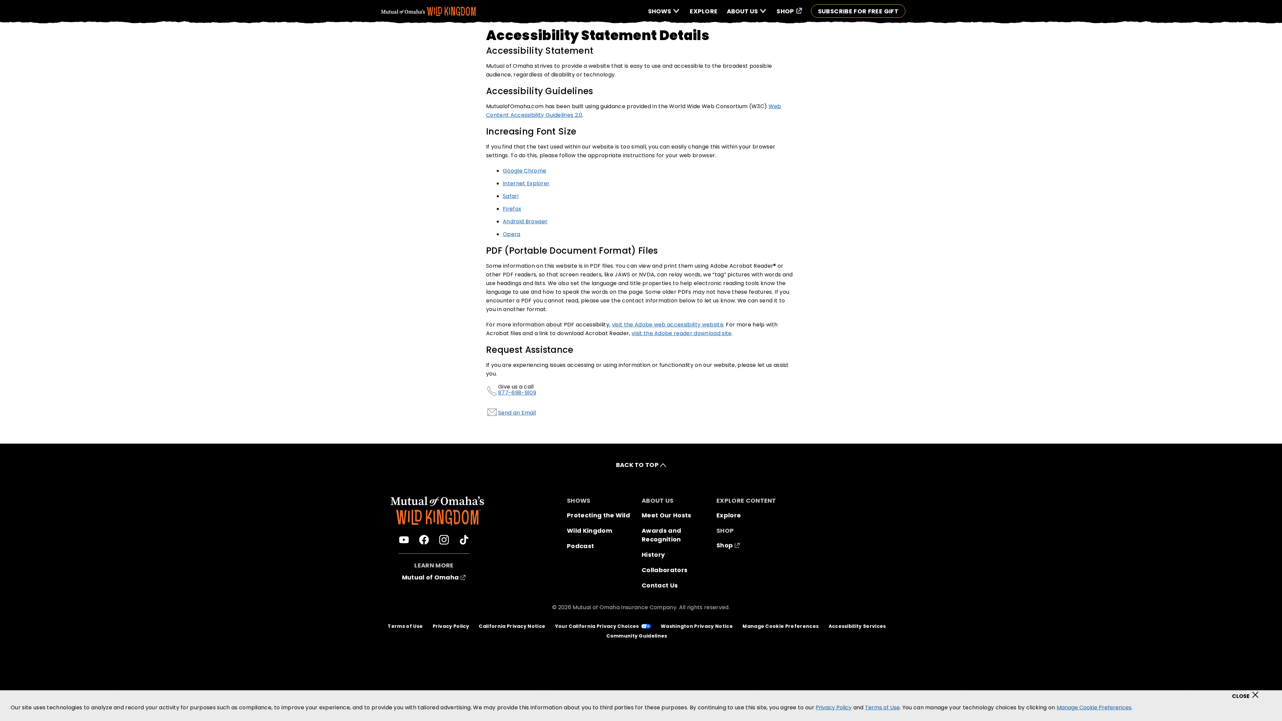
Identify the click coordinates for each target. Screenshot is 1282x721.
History (653, 554)
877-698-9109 (517, 393)
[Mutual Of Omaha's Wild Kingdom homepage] (429, 12)
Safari (510, 196)
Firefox (512, 209)
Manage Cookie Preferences (780, 626)
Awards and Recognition (661, 534)
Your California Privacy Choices (597, 626)
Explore (728, 515)
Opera (511, 234)
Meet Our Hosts (666, 515)
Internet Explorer (526, 183)
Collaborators (664, 570)
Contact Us (660, 585)
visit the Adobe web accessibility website (667, 324)
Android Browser (525, 221)
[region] (641, 705)
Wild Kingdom (589, 530)
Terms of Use (405, 626)
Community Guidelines (636, 636)
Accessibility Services (857, 626)
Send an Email (517, 413)
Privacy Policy (451, 626)
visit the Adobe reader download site (682, 333)
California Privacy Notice (512, 626)
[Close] (1247, 693)
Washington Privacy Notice (697, 626)
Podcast (580, 546)
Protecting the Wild (598, 515)
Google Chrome (524, 171)
